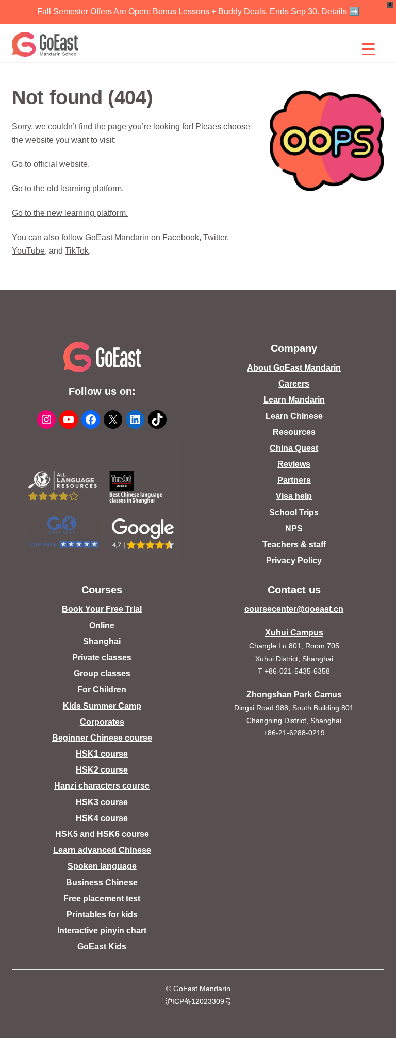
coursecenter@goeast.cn (293, 609)
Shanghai (102, 641)
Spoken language (102, 866)
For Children (101, 689)
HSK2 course (102, 769)
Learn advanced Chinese (102, 850)
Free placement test (101, 898)
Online (101, 625)
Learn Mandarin (294, 399)
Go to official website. (51, 164)
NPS (294, 528)
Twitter (215, 237)
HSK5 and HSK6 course (102, 834)
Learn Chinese (294, 416)
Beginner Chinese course (102, 737)
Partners (294, 480)
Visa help (294, 496)
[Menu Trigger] (368, 49)
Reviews (293, 464)
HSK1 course (102, 753)
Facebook (180, 237)
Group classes (102, 673)
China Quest (294, 448)
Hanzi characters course (102, 785)
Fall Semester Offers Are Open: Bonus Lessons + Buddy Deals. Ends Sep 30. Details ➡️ (198, 11)
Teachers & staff (294, 544)
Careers (293, 383)
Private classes (101, 657)
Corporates (102, 721)
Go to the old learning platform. (68, 188)
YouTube (28, 250)
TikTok (77, 250)
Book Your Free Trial (102, 609)
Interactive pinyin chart (101, 930)
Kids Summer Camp (102, 705)
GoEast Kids (101, 946)
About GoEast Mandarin (294, 367)
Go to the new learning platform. (70, 213)
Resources (294, 432)
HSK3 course (102, 802)
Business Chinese (102, 882)
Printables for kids (102, 914)
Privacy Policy (294, 560)
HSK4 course (102, 818)
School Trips (294, 512)
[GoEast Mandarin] (45, 44)
